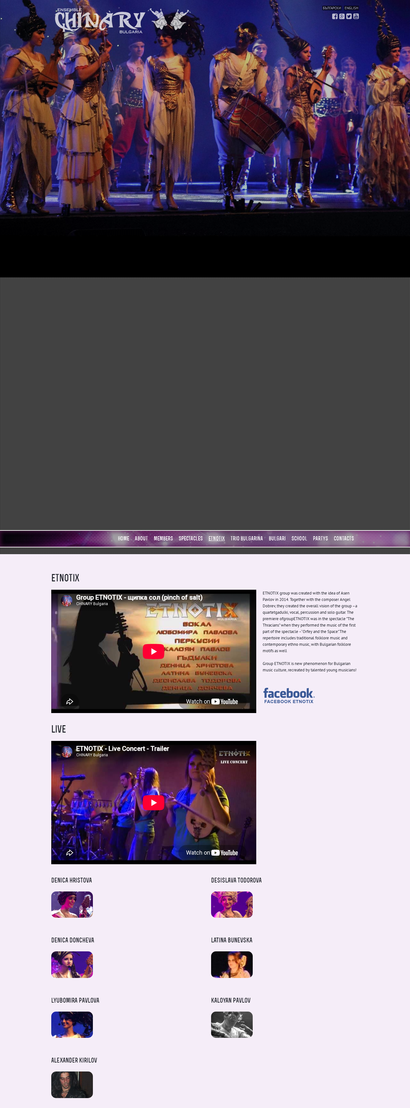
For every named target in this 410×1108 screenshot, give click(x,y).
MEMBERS (163, 538)
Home (123, 538)
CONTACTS (344, 538)
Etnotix (217, 538)
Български (332, 8)
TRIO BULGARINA (247, 538)
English (351, 8)
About (141, 538)
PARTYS (320, 538)
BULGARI (277, 538)
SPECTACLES (191, 538)
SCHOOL (299, 538)
